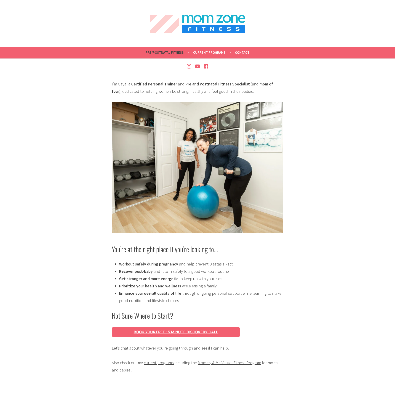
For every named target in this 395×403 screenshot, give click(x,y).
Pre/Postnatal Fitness (165, 52)
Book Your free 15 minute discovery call (176, 332)
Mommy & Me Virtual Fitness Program (229, 362)
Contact (242, 52)
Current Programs (209, 52)
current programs (159, 362)
